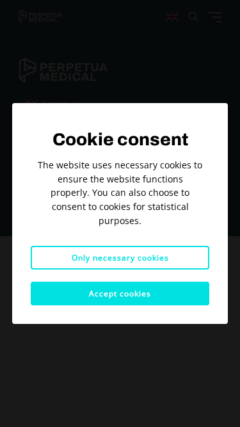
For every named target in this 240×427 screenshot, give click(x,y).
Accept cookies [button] (120, 293)
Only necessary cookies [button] (120, 257)
